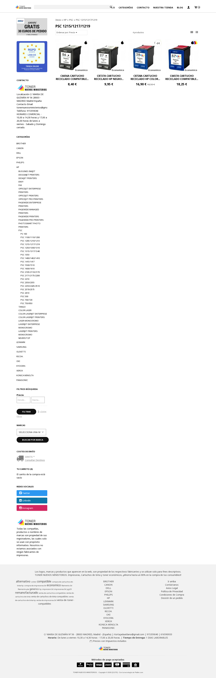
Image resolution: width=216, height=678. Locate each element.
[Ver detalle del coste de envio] (21, 458)
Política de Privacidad (172, 591)
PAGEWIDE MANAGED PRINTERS (29, 211)
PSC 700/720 (26, 299)
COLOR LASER (25, 310)
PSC (20, 230)
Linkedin (26, 500)
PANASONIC (22, 380)
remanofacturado (26, 592)
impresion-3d (47, 589)
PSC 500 (24, 296)
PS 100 (24, 233)
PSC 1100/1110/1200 (30, 237)
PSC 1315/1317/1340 (30, 251)
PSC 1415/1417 (27, 261)
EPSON (19, 157)
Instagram (27, 508)
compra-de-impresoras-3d (35, 585)
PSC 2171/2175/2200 (30, 275)
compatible (44, 581)
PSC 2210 (25, 279)
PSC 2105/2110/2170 (30, 272)
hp (40, 589)
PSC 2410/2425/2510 (30, 286)
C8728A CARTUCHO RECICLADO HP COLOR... (145, 77)
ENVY (21, 181)
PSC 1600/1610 (27, 268)
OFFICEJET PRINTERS (29, 195)
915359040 (152, 634)
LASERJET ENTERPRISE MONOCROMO (29, 326)
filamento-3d (67, 585)
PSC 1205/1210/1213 (30, 240)
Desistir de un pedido (172, 597)
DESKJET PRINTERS (28, 178)
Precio (20, 395)
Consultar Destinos (35, 460)
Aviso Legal (172, 588)
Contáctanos (172, 584)
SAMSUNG (21, 346)
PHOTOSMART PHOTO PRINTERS (29, 225)
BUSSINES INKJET (27, 171)
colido (33, 582)
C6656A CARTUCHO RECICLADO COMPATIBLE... (72, 77)
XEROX (19, 370)
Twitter (26, 493)
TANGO (22, 306)
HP (17, 167)
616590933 (166, 634)
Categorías (126, 7)
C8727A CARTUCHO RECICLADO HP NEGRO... (108, 77)
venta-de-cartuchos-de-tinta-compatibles (49, 596)
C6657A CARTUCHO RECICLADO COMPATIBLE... (181, 77)
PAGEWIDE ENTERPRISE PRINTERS (30, 204)
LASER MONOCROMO (29, 320)
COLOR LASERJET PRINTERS (32, 317)
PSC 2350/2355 (27, 282)
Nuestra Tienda (163, 7)
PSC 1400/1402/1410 (30, 258)
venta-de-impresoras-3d (46, 600)
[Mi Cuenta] (188, 7)
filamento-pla (23, 589)
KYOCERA (20, 365)
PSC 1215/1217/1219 (30, 244)
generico (34, 588)
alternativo (23, 581)
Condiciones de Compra (172, 594)
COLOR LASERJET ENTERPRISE (33, 313)
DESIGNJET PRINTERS (29, 174)
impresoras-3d (60, 589)
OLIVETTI (21, 351)
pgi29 (69, 589)
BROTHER (21, 143)
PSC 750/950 (26, 303)
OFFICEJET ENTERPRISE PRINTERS (30, 190)
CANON (19, 148)
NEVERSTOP (24, 338)
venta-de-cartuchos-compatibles (52, 593)
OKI (18, 361)
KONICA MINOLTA (25, 375)
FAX (20, 185)
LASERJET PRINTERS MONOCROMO (28, 333)
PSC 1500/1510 (27, 265)
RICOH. (19, 356)
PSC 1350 (25, 254)
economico (54, 585)
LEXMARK (20, 342)
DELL (18, 152)
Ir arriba (172, 581)
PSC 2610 (25, 292)
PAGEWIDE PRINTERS (29, 216)
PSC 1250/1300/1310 (30, 247)
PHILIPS (20, 162)
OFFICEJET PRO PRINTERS (31, 199)
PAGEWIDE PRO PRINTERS (31, 219)
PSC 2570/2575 (27, 289)
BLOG (180, 7)
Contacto (143, 7)
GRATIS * (30, 456)
